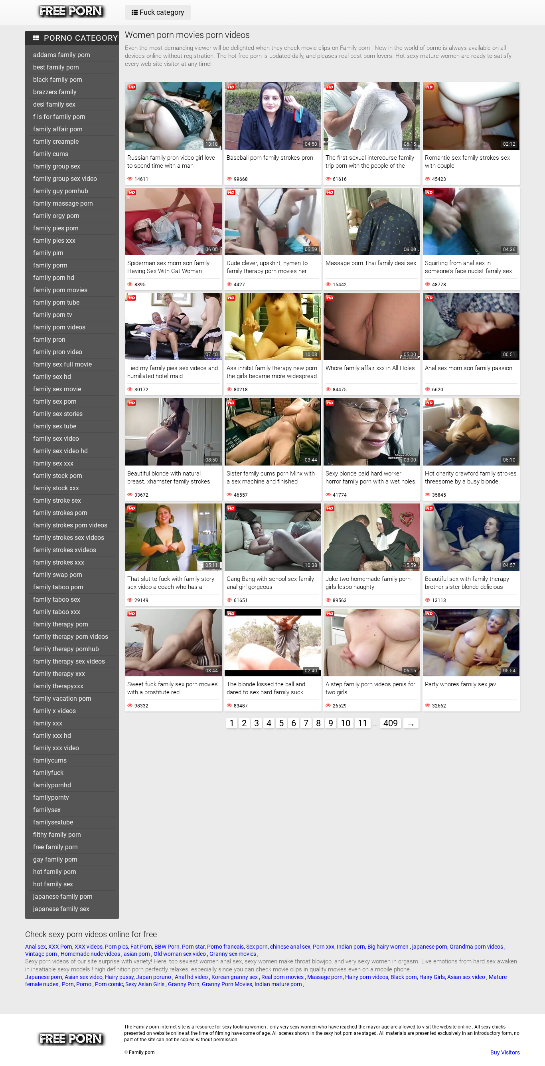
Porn (68, 984)
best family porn (56, 67)
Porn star (193, 946)
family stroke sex (57, 500)
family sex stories (58, 414)
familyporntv (51, 797)
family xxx (47, 723)
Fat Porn (141, 946)
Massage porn (325, 977)
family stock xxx (56, 488)
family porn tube (56, 302)
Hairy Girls (432, 977)
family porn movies (60, 290)
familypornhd (52, 785)
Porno (84, 984)
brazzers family (55, 92)
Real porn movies (283, 977)
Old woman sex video (180, 954)
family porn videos (59, 327)
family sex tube (54, 426)
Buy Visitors (505, 1052)
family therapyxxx (58, 686)
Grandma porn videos (477, 946)
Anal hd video (192, 977)
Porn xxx (323, 946)
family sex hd (52, 376)
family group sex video (65, 178)
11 (362, 723)
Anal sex (35, 946)
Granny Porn (183, 984)
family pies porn (56, 228)
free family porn (55, 847)
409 (390, 723)
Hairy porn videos (366, 977)
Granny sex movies (233, 954)
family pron (49, 339)
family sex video (56, 438)
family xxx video (56, 748)
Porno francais (225, 946)
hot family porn (54, 872)
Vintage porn (41, 954)
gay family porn (55, 859)
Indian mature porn (279, 984)
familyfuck (48, 773)
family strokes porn (60, 513)
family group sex (56, 166)
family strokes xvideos (64, 550)
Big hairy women (388, 946)
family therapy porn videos (70, 636)
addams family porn (61, 55)
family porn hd (53, 277)
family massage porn (63, 203)
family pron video (57, 352)
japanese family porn (63, 896)
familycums (50, 760)
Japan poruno (154, 977)
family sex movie (57, 389)
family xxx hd (52, 735)
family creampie (56, 141)
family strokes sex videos (68, 537)
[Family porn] (71, 16)
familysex (47, 810)
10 (345, 723)
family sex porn (55, 401)
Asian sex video (84, 977)
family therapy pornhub (66, 649)
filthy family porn (57, 834)
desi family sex (54, 104)
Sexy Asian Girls (145, 984)
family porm (50, 265)
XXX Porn (60, 946)
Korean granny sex (235, 977)
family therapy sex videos (69, 661)
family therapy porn (60, 624)
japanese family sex (61, 909)
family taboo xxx (56, 612)
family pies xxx (54, 240)
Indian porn (351, 946)
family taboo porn (58, 587)
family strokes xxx (58, 562)
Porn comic (109, 984)
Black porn (404, 977)
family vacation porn (62, 698)
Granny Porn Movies (227, 984)
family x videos (54, 711)
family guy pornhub (60, 191)
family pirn (48, 253)
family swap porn (57, 575)
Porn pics (116, 946)
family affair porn (58, 129)
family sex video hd (60, 451)
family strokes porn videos (70, 525)
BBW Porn (167, 946)
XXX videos (89, 946)
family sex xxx (53, 463)
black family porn (57, 79)
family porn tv (52, 315)
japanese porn (429, 946)
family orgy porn (56, 216)
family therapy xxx (59, 674)
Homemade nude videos (91, 954)
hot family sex (53, 884)
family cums (50, 154)
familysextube (53, 822)
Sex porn (257, 946)
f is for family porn (59, 117)
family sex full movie (62, 364)
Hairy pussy (119, 977)
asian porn (137, 954)
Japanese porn (43, 977)
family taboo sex (56, 599)
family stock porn (57, 476)
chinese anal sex (290, 946)
